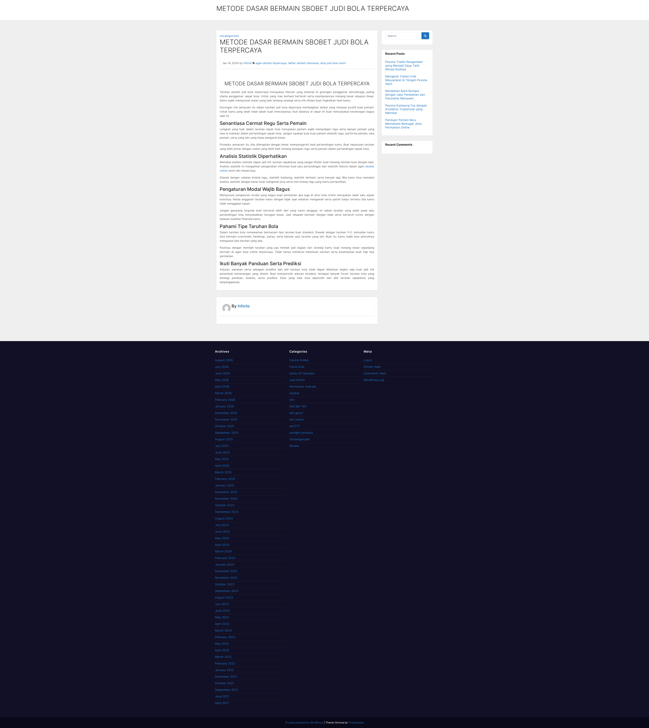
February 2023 (225, 637)
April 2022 (222, 650)
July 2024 (222, 525)
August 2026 (224, 360)
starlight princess (301, 432)
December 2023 (226, 571)
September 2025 (226, 432)
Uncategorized (229, 36)
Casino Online (299, 360)
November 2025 (226, 419)
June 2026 (222, 373)
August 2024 (224, 518)
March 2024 (223, 551)
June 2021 (222, 696)
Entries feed (372, 366)
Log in (368, 360)
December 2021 (226, 676)
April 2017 (222, 703)
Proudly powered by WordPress (304, 722)
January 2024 (224, 564)
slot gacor (296, 413)
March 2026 (223, 393)
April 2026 (222, 386)
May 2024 (222, 538)
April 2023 (222, 624)
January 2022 (224, 670)
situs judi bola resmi (333, 63)
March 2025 (223, 472)
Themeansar (355, 722)
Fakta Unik (296, 366)
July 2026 (222, 366)
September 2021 (226, 689)
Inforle (248, 63)
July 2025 (222, 446)
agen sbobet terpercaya (271, 63)
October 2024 (224, 505)
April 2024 (222, 544)
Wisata (294, 446)
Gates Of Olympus (302, 373)
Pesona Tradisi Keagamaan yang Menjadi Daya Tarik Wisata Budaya (404, 65)
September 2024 (226, 512)
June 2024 (222, 531)
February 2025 (225, 479)
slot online (296, 419)
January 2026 (224, 406)
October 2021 (224, 683)
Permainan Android (302, 386)
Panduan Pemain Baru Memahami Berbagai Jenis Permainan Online (403, 123)
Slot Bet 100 (297, 406)
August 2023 (224, 597)
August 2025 (224, 439)
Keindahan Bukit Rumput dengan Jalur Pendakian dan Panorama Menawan (405, 94)
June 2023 (222, 610)
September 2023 (226, 591)
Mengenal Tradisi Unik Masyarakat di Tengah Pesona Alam (406, 80)
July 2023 (222, 604)
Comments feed (375, 373)
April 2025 (222, 465)
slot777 (294, 426)
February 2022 (225, 663)
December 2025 (226, 413)
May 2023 (222, 617)
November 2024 (226, 498)
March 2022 (223, 657)
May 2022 (222, 643)
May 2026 (222, 380)
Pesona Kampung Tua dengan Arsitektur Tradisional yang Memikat (406, 109)
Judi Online (297, 380)
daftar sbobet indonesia (303, 63)
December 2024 (226, 492)
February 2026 (225, 399)
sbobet (294, 393)
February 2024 (225, 558)
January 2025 (224, 485)
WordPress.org (374, 380)
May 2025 (222, 459)
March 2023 (223, 630)
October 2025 (224, 426)
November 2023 (226, 577)
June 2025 (222, 452)
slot (291, 399)
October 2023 (224, 584)
